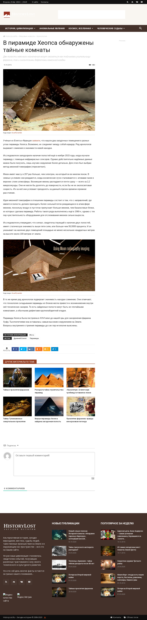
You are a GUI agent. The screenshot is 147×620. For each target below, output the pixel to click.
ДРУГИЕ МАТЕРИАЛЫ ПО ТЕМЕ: (20, 362)
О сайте (35, 2)
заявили (36, 140)
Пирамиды (34, 338)
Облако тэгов (132, 617)
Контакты (44, 2)
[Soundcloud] (132, 2)
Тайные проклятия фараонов (16, 390)
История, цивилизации (19, 28)
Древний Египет (20, 338)
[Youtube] (142, 2)
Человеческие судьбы (109, 28)
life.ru (31, 335)
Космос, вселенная (80, 28)
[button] (140, 28)
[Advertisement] (91, 14)
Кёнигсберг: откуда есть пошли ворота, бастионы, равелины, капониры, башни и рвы (130, 577)
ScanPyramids (17, 133)
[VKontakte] (137, 2)
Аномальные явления (52, 28)
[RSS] (127, 2)
